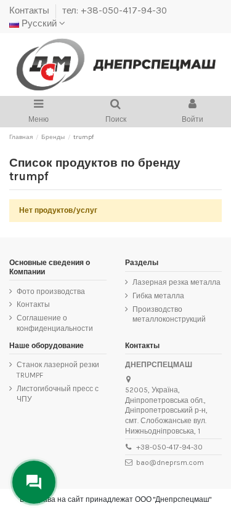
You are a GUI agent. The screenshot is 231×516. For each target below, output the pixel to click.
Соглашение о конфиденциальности (55, 323)
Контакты (30, 10)
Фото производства (51, 291)
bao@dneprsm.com (170, 462)
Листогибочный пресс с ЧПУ (58, 393)
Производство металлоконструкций (169, 314)
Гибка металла (158, 296)
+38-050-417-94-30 (169, 447)
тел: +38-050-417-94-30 (114, 10)
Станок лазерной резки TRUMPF (58, 369)
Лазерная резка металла (176, 282)
